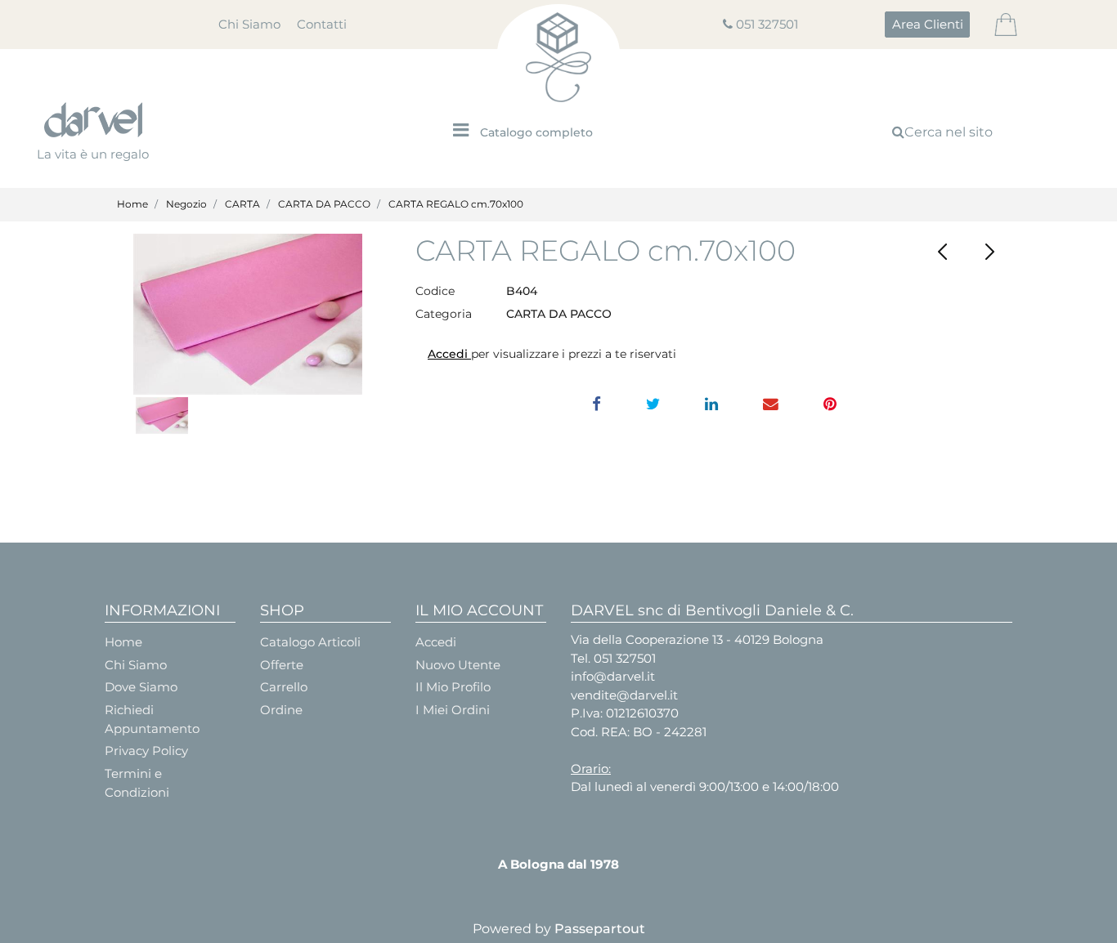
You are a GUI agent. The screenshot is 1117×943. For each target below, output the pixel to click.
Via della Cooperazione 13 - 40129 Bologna (697, 639)
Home (132, 204)
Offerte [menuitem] (281, 665)
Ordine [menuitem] (281, 709)
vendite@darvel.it (624, 695)
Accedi (449, 353)
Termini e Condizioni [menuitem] (137, 783)
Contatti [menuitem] (322, 24)
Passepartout (599, 928)
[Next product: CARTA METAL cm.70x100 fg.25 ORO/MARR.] (990, 252)
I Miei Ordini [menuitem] (452, 709)
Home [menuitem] (123, 642)
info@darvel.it (613, 676)
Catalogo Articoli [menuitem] (310, 642)
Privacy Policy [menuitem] (146, 750)
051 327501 (767, 24)
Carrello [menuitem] (283, 687)
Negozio (186, 204)
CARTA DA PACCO (324, 204)
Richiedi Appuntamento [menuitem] (152, 719)
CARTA (242, 204)
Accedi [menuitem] (435, 642)
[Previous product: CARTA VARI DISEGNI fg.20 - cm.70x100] (943, 252)
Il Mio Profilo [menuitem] (453, 687)
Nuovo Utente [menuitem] (457, 665)
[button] (247, 314)
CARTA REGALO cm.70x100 (455, 204)
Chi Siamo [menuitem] (249, 24)
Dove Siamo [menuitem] (141, 687)
